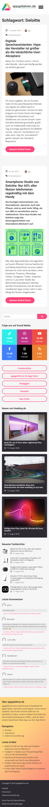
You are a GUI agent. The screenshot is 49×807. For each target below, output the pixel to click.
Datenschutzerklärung (14, 736)
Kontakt (24, 391)
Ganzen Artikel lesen (20, 149)
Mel (29, 31)
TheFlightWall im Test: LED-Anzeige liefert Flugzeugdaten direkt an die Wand (26, 588)
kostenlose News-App (17, 720)
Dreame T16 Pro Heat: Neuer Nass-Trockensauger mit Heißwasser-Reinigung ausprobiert (26, 578)
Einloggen (24, 383)
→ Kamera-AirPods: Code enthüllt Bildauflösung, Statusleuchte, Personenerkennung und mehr (23, 633)
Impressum (10, 733)
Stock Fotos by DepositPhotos (13, 800)
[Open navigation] (41, 7)
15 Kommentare (14, 35)
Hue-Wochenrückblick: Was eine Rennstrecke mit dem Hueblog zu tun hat (23, 486)
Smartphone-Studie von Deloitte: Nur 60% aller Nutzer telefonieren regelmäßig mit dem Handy (22, 189)
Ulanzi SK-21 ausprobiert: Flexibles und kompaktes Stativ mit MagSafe (25, 559)
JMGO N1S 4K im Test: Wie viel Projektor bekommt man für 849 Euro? (25, 550)
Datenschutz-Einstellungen (12, 804)
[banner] (19, 7)
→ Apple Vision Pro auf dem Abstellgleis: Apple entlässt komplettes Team (20, 668)
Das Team (24, 398)
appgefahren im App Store (24, 376)
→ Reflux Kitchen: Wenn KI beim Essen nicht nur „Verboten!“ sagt (24, 687)
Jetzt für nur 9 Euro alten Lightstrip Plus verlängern (22, 444)
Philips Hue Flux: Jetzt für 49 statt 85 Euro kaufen (23, 529)
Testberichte (24, 368)
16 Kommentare (14, 176)
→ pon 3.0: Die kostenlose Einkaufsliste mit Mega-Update (21, 614)
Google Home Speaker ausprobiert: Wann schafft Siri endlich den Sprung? (26, 568)
